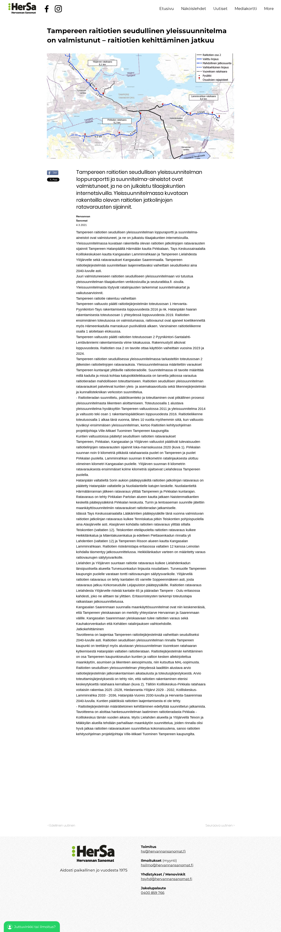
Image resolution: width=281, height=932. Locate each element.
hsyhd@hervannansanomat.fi (166, 879)
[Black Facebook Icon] (46, 9)
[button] (193, 8)
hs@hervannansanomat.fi (163, 851)
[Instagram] (58, 9)
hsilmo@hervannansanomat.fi (167, 865)
